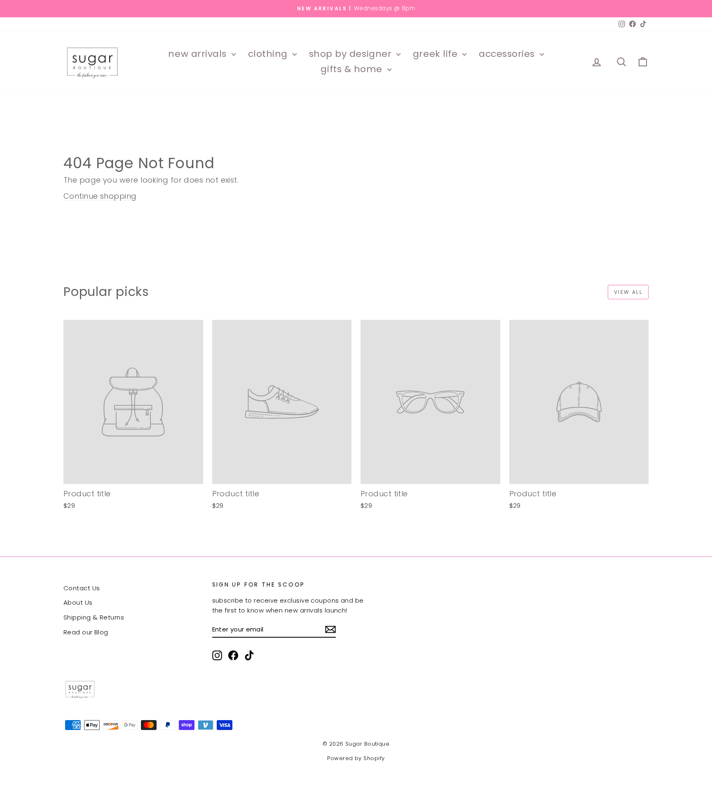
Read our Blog (85, 632)
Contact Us (81, 588)
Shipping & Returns (93, 617)
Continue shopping (100, 196)
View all (628, 292)
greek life (436, 53)
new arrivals (198, 53)
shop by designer (351, 53)
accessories (508, 53)
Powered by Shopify (355, 758)
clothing (269, 53)
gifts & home (353, 69)
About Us (78, 602)
